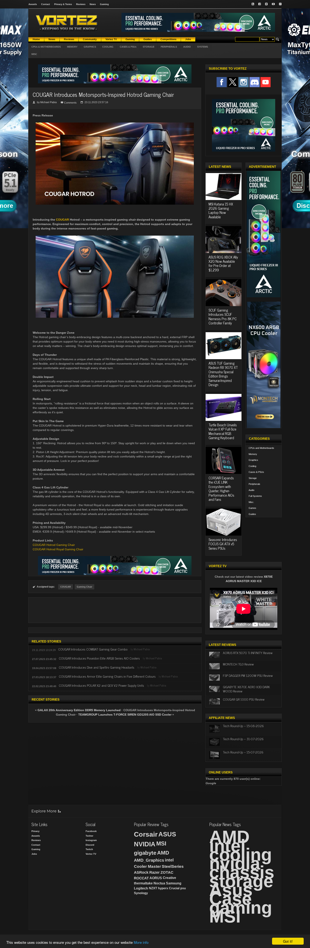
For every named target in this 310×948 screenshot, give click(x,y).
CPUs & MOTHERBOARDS (46, 46)
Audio (251, 490)
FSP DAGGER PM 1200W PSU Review (248, 675)
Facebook (91, 831)
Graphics (253, 460)
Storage (253, 478)
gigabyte (145, 853)
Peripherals (254, 484)
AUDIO (187, 46)
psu (183, 888)
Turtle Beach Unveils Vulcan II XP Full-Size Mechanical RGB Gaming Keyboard (223, 431)
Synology (141, 893)
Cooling (252, 466)
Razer (154, 872)
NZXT (153, 888)
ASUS (167, 834)
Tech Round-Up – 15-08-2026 (243, 725)
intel (169, 860)
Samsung (173, 883)
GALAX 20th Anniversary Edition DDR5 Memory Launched (79, 710)
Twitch (89, 849)
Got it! (288, 941)
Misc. (251, 502)
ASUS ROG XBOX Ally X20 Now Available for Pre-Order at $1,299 (223, 263)
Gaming (104, 4)
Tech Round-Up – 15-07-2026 (243, 752)
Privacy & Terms (63, 4)
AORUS (156, 878)
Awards (32, 4)
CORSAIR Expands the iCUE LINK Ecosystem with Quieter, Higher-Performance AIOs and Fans (221, 488)
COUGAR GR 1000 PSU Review (243, 699)
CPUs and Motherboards (261, 448)
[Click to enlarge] (114, 124)
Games (252, 508)
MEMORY (72, 46)
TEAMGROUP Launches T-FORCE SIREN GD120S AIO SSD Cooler (124, 714)
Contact (45, 4)
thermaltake (143, 883)
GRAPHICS (90, 46)
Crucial (174, 888)
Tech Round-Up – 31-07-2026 (243, 738)
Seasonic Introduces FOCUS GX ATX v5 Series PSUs (223, 544)
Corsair (146, 834)
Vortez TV (91, 854)
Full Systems (255, 496)
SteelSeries (173, 866)
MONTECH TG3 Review (238, 664)
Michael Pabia (48, 102)
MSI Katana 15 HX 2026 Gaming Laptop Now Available (221, 210)
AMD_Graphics (149, 860)
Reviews (80, 4)
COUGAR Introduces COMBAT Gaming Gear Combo (93, 649)
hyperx (163, 888)
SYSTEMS (202, 46)
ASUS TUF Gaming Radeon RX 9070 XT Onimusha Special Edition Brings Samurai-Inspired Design (223, 374)
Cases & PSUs (256, 472)
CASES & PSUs (128, 46)
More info (141, 942)
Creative (169, 878)
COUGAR (62, 219)
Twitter (89, 836)
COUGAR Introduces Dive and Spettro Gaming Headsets (96, 667)
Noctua (159, 883)
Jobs (34, 854)
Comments (70, 102)
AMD (163, 853)
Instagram (91, 840)
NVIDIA (144, 844)
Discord (90, 845)
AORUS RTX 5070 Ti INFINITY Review (247, 652)
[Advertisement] (114, 610)
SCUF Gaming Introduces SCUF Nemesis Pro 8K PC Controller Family (223, 316)
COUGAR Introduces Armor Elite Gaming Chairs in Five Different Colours (107, 676)
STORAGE (148, 46)
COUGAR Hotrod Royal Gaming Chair (58, 549)
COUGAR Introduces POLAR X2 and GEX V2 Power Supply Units (101, 685)
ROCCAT (141, 878)
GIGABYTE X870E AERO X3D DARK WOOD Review (246, 688)
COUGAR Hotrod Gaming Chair (54, 545)
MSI (161, 843)
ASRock (141, 872)
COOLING (107, 46)
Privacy (35, 831)
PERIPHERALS (169, 46)
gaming (240, 907)
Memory (253, 454)
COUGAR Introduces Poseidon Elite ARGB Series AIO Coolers (99, 658)
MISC (34, 54)
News (93, 4)
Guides (252, 514)
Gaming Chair (84, 586)
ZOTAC (166, 872)
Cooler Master (147, 866)
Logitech (141, 888)
